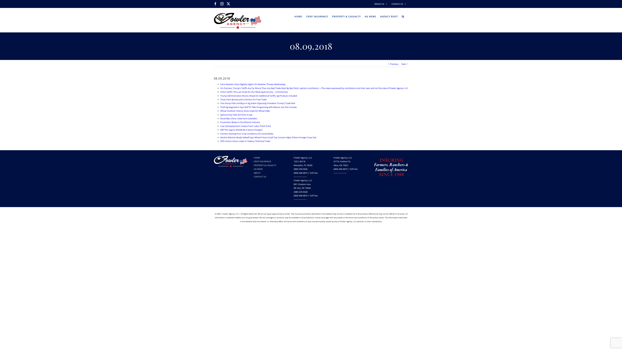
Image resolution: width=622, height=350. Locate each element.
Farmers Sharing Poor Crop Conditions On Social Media (246, 133)
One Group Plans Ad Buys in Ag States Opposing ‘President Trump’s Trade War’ (257, 103)
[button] (403, 16)
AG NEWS (258, 169)
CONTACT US (260, 176)
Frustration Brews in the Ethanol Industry (240, 122)
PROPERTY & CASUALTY (265, 165)
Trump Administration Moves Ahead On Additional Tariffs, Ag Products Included (258, 95)
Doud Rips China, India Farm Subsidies (238, 118)
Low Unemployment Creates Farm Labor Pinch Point (245, 126)
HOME (257, 157)
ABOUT (257, 172)
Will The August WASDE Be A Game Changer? (241, 129)
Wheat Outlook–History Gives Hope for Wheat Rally (245, 110)
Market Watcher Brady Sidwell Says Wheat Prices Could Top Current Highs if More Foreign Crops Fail (268, 137)
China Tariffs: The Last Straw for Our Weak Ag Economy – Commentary (254, 91)
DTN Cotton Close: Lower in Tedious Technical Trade (245, 141)
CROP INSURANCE (262, 161)
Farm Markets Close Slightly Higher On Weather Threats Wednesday (253, 84)
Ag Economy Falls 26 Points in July (236, 114)
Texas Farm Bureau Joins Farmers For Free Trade (243, 99)
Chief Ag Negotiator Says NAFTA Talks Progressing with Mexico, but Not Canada (258, 107)
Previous (394, 64)
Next (403, 64)
